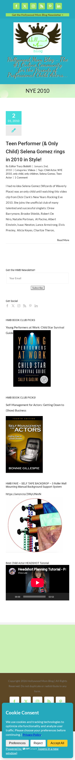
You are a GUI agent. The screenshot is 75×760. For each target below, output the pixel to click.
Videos (31, 170)
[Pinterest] (30, 305)
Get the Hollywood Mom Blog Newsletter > (37, 14)
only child (18, 173)
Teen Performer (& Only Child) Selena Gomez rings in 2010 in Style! (35, 151)
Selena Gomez (47, 173)
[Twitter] (13, 305)
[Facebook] (7, 305)
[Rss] (24, 305)
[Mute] (58, 597)
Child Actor (50, 170)
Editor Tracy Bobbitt (20, 166)
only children (31, 173)
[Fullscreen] (64, 597)
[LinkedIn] (36, 305)
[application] (37, 582)
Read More (63, 240)
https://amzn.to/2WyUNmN (23, 494)
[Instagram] (18, 305)
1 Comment (21, 177)
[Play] (11, 597)
